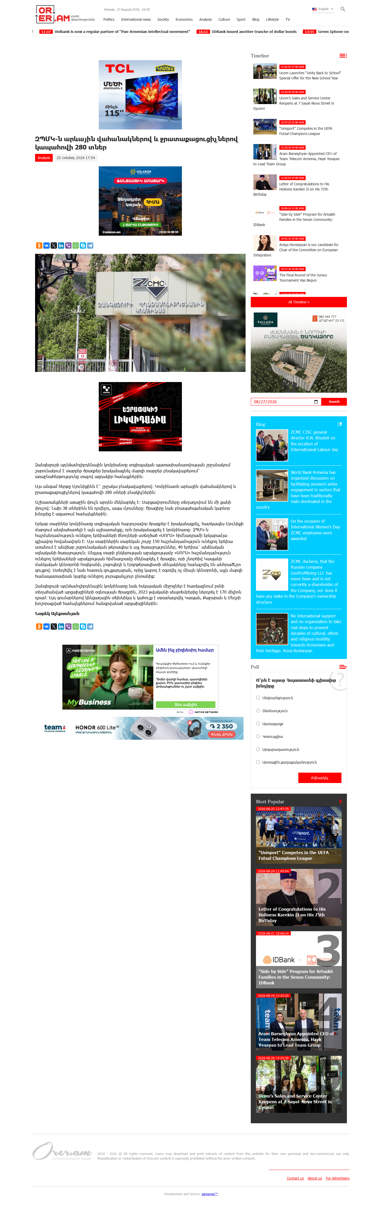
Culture (224, 19)
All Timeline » (298, 302)
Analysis (205, 19)
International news (136, 19)
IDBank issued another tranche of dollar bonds (193, 31)
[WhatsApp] (76, 245)
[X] (54, 245)
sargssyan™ (210, 1194)
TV (288, 19)
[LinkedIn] (61, 245)
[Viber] (68, 245)
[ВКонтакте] (46, 245)
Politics (108, 19)
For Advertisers (338, 1178)
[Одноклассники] (39, 245)
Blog (255, 19)
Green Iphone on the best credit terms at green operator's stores (316, 31)
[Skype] (83, 245)
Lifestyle (272, 19)
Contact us (295, 1178)
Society (163, 19)
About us (315, 1178)
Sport (241, 19)
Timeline (260, 55)
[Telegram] (90, 245)
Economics (184, 19)
